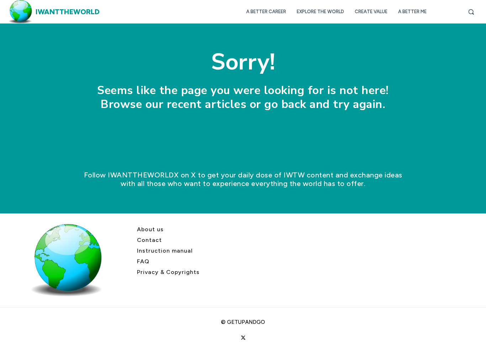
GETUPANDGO (246, 322)
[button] (471, 11)
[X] (242, 337)
